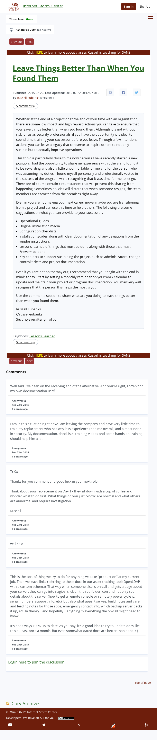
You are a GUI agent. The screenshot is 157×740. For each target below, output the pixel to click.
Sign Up (145, 6)
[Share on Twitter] (136, 92)
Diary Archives (25, 703)
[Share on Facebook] (123, 92)
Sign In (128, 6)
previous (16, 42)
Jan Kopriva (44, 30)
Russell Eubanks (28, 98)
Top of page (143, 683)
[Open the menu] (150, 18)
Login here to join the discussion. (36, 662)
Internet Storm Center (43, 6)
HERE (39, 52)
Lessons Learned (42, 336)
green (30, 19)
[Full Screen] (110, 92)
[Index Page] (13, 6)
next (30, 42)
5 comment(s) (25, 106)
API (42, 718)
